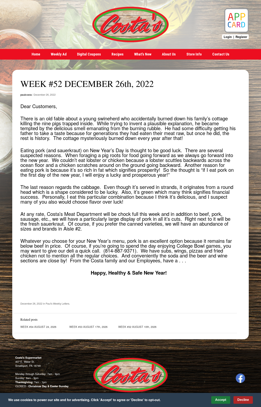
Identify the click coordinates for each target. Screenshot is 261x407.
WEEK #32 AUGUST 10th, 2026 (137, 327)
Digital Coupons (89, 54)
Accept (220, 399)
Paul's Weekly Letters (57, 303)
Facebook (240, 378)
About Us (169, 54)
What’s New (142, 54)
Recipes (118, 54)
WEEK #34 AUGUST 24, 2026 (38, 327)
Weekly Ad (58, 54)
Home (36, 54)
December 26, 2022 (45, 94)
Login (228, 37)
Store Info (194, 54)
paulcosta (26, 94)
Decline (243, 399)
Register (241, 37)
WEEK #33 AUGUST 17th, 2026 (88, 327)
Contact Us (220, 54)
